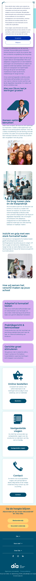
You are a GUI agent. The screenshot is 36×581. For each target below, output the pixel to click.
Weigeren (18, 42)
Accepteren (18, 38)
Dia (17, 536)
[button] (34, 2)
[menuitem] (12, 571)
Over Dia (17, 550)
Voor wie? (17, 543)
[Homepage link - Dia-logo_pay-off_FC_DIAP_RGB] (18, 568)
